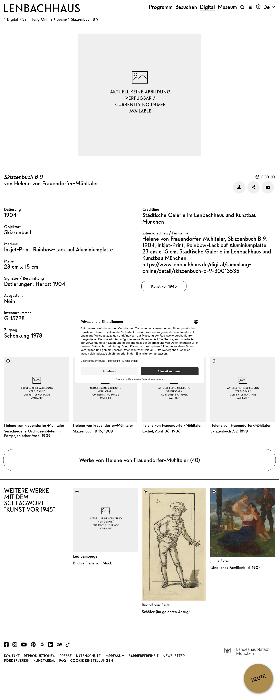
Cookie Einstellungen (91, 660)
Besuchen (186, 7)
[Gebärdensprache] (250, 7)
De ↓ (269, 7)
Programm (161, 7)
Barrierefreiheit (144, 656)
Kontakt (12, 656)
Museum (227, 7)
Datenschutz (88, 656)
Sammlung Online (37, 19)
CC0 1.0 (267, 176)
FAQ (62, 660)
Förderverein (17, 660)
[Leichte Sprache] (258, 6)
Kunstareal (44, 660)
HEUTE (258, 678)
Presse (66, 656)
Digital (12, 19)
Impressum (115, 656)
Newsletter (174, 656)
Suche (62, 19)
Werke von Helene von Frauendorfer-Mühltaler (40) (139, 460)
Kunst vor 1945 (164, 286)
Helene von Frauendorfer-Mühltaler (56, 183)
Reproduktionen (40, 656)
